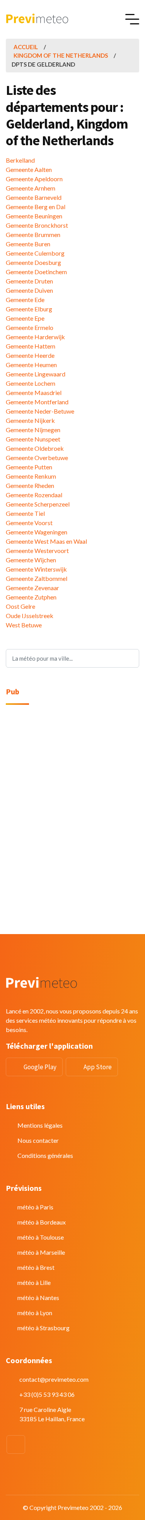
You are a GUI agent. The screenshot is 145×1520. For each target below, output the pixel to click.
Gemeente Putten (29, 467)
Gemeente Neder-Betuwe (40, 411)
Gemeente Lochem (30, 383)
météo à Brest (36, 1267)
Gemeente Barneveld (33, 197)
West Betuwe (24, 625)
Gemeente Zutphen (31, 597)
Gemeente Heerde (30, 355)
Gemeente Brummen (33, 234)
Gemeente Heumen (31, 364)
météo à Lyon (34, 1312)
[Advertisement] (72, 787)
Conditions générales (45, 1155)
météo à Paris (35, 1207)
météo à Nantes (38, 1297)
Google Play (40, 1067)
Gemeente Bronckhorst (37, 225)
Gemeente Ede (25, 299)
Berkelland (20, 160)
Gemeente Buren (28, 243)
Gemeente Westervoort (37, 550)
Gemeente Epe (25, 318)
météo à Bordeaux (41, 1222)
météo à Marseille (41, 1252)
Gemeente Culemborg (35, 253)
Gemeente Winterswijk (36, 569)
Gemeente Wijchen (31, 559)
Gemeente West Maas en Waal (46, 541)
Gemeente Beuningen (34, 216)
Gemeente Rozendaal (34, 494)
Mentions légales (40, 1125)
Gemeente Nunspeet (33, 439)
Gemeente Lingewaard (35, 374)
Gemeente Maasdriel (33, 392)
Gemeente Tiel (25, 513)
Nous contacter (38, 1140)
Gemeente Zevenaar (32, 587)
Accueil (26, 46)
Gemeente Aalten (29, 169)
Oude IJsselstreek (29, 615)
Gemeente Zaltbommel (36, 578)
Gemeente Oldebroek (35, 448)
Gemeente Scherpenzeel (38, 504)
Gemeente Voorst (29, 522)
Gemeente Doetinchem (36, 271)
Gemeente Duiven (29, 290)
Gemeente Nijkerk (30, 420)
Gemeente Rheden (30, 485)
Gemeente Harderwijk (35, 336)
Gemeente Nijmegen (33, 429)
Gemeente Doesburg (33, 262)
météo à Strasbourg (43, 1327)
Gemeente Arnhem (30, 188)
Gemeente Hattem (30, 346)
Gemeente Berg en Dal (35, 206)
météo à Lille (34, 1282)
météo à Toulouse (40, 1237)
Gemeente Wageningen (36, 532)
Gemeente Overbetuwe (37, 457)
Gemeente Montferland (37, 401)
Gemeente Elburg (29, 309)
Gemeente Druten (29, 281)
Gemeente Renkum (31, 476)
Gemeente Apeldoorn (34, 178)
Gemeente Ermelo (29, 327)
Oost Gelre (20, 606)
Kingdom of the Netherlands (61, 55)
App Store (98, 1067)
